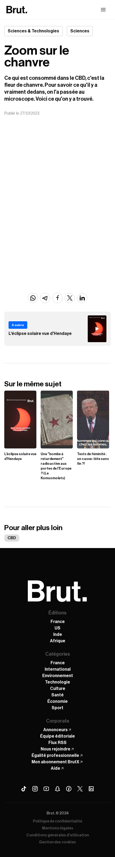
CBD (11, 538)
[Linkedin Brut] (91, 788)
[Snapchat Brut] (57, 788)
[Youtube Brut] (46, 788)
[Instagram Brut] (35, 788)
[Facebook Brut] (68, 788)
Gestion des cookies (57, 842)
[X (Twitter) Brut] (80, 788)
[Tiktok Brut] (23, 788)
